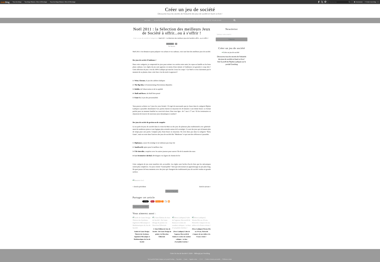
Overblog (206, 253)
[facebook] (319, 2)
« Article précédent (139, 187)
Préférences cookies (227, 259)
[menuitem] (147, 20)
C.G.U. (201, 259)
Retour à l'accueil (171, 191)
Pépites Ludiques (235, 62)
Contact (185, 259)
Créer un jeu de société (190, 9)
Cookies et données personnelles (212, 259)
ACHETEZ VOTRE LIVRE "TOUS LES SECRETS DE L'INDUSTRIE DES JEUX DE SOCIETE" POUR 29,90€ (187, 20)
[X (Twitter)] (322, 2)
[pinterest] (325, 2)
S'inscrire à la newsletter (141, 206)
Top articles (179, 259)
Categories (153, 38)
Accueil (147, 20)
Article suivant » (205, 187)
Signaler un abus (193, 259)
